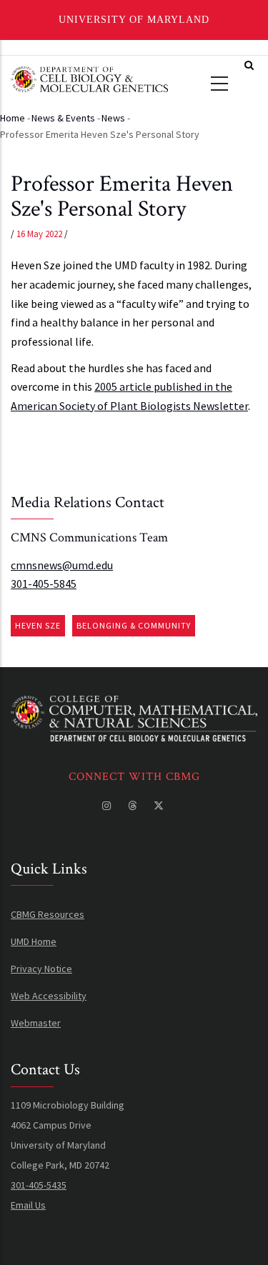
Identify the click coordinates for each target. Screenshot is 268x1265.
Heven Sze (38, 625)
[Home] (89, 77)
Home (12, 117)
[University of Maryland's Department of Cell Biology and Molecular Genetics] (134, 705)
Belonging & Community (133, 625)
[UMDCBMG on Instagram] (108, 805)
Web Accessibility (48, 995)
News (113, 117)
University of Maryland (134, 19)
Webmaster (36, 1022)
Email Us (28, 1205)
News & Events (63, 117)
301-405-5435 (38, 1185)
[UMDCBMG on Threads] (133, 805)
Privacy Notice (41, 968)
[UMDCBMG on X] (160, 805)
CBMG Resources (47, 914)
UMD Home (33, 941)
